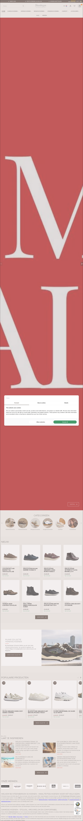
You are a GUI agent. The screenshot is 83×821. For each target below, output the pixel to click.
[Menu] (80, 802)
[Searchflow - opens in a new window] (75, 398)
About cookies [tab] (41, 402)
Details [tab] (66, 402)
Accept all (65, 422)
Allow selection (40, 422)
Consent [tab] (16, 402)
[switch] (77, 813)
